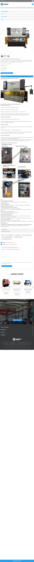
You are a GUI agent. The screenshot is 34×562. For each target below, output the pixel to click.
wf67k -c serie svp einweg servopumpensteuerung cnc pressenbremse (28, 290)
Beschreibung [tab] (4, 76)
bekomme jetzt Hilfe (6, 266)
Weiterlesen (6, 294)
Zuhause (3, 7)
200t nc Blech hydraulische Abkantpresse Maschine (13, 249)
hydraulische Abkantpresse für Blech (6, 239)
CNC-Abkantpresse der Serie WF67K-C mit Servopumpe (17, 289)
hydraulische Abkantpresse (9, 235)
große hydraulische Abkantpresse (27, 235)
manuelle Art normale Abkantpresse (11, 244)
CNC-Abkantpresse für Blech (10, 242)
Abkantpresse (7, 7)
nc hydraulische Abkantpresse (18, 237)
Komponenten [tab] (4, 229)
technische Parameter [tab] (5, 231)
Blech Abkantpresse (17, 235)
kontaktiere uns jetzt (17, 560)
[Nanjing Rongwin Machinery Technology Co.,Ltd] (4, 4)
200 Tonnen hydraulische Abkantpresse (7, 237)
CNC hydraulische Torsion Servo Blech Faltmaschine (6, 289)
